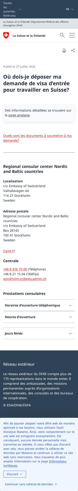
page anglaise (19, 115)
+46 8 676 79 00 (15, 269)
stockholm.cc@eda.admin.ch (24, 279)
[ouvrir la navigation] (72, 35)
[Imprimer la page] (64, 50)
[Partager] (72, 50)
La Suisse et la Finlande (29, 36)
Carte (7, 251)
